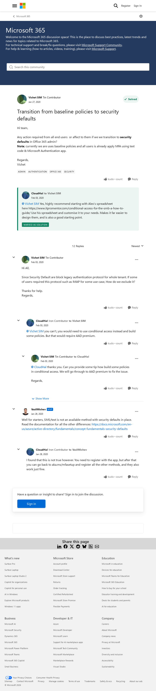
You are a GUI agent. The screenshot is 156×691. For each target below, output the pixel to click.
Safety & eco (106, 681)
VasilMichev (38, 409)
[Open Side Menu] (14, 6)
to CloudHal (81, 356)
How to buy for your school (114, 588)
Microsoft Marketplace (63, 654)
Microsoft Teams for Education (116, 576)
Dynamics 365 (11, 636)
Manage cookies (56, 681)
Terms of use (74, 681)
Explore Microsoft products (17, 600)
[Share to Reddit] (78, 546)
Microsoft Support (104, 49)
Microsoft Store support (64, 576)
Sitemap (8, 681)
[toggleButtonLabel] (141, 16)
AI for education (109, 606)
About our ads (136, 681)
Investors (106, 648)
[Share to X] (72, 546)
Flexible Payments (61, 606)
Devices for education (112, 569)
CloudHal (37, 193)
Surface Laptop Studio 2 (15, 576)
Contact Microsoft (25, 681)
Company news (109, 636)
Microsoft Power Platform (16, 648)
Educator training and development (118, 594)
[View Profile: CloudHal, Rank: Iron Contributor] (30, 323)
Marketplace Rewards (63, 660)
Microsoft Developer (62, 630)
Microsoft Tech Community (65, 648)
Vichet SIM (35, 97)
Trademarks (89, 681)
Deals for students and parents (116, 600)
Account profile (60, 563)
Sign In (138, 5)
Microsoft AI (10, 623)
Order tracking (60, 588)
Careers (105, 623)
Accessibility (107, 660)
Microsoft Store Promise (64, 600)
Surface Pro (10, 563)
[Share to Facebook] (66, 546)
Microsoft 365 (23, 16)
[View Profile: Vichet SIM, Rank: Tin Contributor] (22, 99)
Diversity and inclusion (112, 654)
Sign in (31, 504)
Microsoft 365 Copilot (15, 660)
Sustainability (108, 666)
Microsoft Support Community (102, 45)
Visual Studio (59, 666)
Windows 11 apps (13, 606)
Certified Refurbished (63, 594)
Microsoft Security (13, 630)
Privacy (41, 681)
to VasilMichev (78, 449)
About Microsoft (109, 630)
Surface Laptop (11, 569)
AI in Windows (11, 594)
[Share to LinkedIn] (59, 546)
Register (126, 5)
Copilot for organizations (16, 582)
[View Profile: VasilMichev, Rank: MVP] (25, 411)
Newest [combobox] (137, 246)
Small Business (11, 666)
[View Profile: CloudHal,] (25, 195)
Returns (56, 582)
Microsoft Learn (60, 636)
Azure (56, 623)
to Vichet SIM (52, 193)
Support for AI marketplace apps (68, 642)
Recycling (120, 681)
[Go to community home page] (22, 6)
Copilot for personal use (16, 588)
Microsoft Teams (12, 654)
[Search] (116, 5)
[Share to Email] (97, 546)
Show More (42, 398)
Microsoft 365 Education (113, 582)
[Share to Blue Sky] (84, 546)
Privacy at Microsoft (111, 642)
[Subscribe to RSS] (91, 546)
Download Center (61, 569)
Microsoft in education (112, 563)
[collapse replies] (13, 257)
